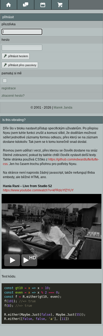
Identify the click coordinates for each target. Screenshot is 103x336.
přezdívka (9, 24)
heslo (6, 40)
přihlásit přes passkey (21, 65)
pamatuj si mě (12, 73)
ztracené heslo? (13, 96)
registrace (9, 88)
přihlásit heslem (17, 56)
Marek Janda (63, 107)
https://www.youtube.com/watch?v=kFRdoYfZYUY (38, 190)
